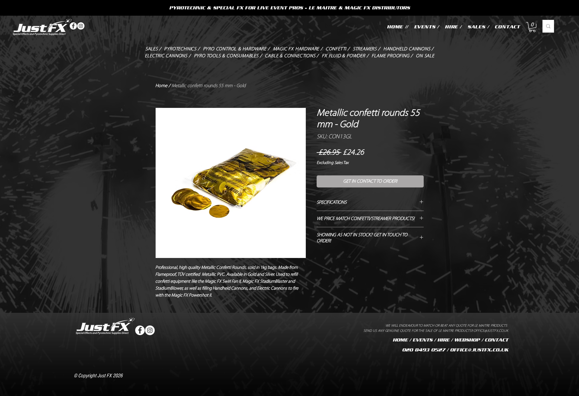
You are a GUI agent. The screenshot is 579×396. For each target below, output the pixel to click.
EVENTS (422, 340)
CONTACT (496, 340)
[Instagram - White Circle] (80, 26)
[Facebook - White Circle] (73, 26)
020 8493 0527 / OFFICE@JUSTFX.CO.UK (455, 350)
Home (161, 85)
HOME (400, 340)
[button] (532, 27)
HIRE (443, 340)
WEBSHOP (467, 340)
